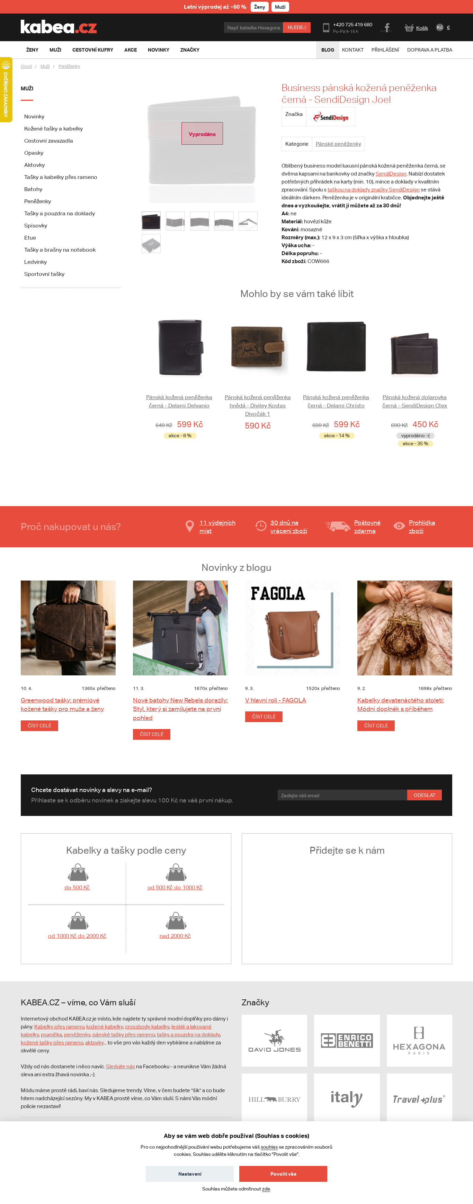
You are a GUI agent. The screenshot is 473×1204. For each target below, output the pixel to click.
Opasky (33, 153)
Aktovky (34, 165)
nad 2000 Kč (175, 936)
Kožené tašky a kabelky (53, 128)
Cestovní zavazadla (48, 140)
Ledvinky (35, 262)
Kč (440, 27)
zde (266, 1189)
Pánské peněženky (338, 144)
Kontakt (353, 50)
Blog (327, 50)
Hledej (297, 27)
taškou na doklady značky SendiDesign (374, 189)
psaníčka (51, 1034)
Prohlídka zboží (422, 526)
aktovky (94, 1042)
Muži (280, 7)
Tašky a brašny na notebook (60, 249)
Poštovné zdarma (367, 526)
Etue (30, 237)
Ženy (259, 7)
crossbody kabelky (147, 1027)
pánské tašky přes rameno (123, 1034)
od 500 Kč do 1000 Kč (175, 887)
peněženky (77, 1034)
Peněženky (69, 66)
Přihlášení (385, 50)
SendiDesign (391, 174)
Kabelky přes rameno (59, 1027)
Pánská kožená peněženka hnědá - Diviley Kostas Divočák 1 (258, 405)
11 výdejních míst (217, 526)
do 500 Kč (77, 887)
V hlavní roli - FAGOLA (275, 700)
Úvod (26, 66)
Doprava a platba (429, 50)
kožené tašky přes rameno (52, 1042)
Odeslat (424, 795)
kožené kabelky (104, 1027)
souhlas (269, 1147)
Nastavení (190, 1174)
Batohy (33, 189)
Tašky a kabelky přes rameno (60, 177)
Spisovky (35, 225)
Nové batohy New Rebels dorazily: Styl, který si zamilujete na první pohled (180, 709)
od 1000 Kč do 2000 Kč (77, 936)
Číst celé (39, 725)
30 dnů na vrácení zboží (288, 526)
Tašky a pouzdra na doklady (59, 213)
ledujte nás (122, 1066)
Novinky (34, 116)
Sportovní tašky (44, 274)
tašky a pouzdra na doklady (188, 1034)
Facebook (387, 26)
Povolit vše (283, 1174)
